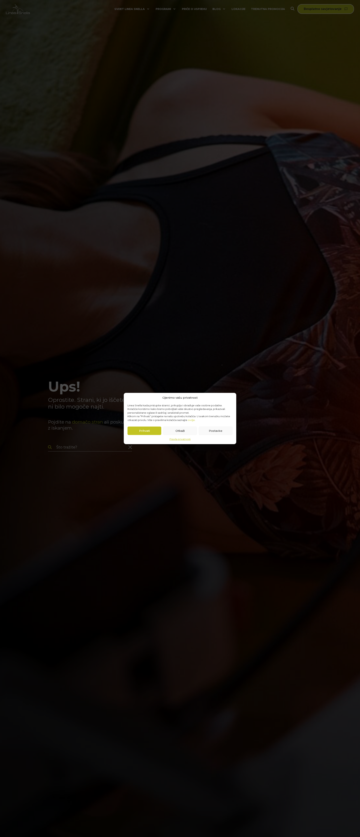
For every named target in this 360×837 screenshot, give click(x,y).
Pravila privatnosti (180, 439)
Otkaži (180, 431)
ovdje (191, 419)
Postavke (215, 431)
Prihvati (144, 431)
